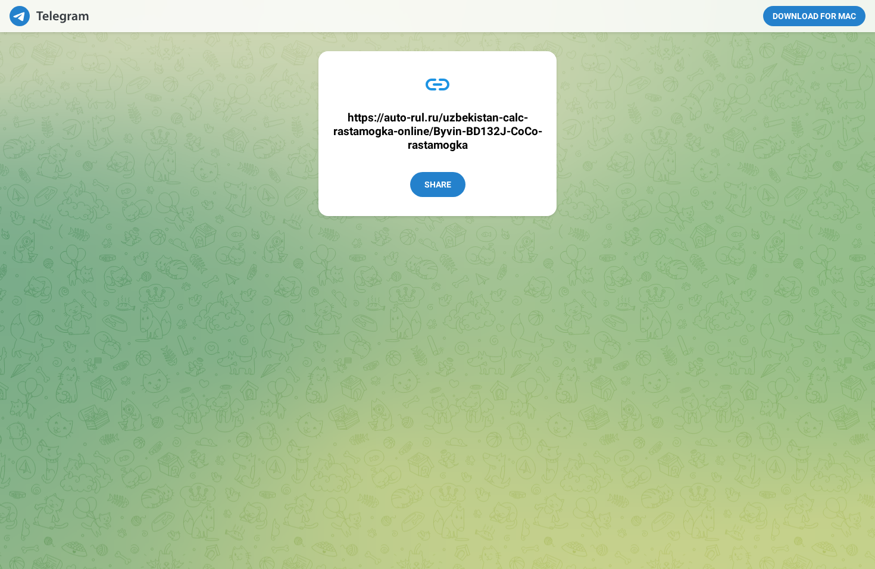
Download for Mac (814, 16)
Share (437, 184)
